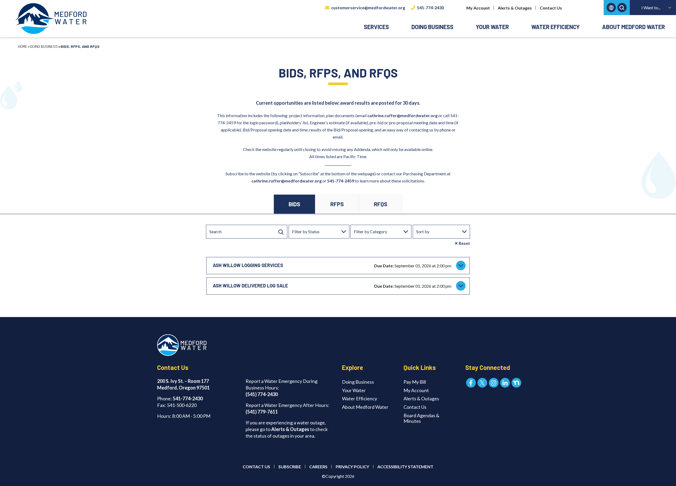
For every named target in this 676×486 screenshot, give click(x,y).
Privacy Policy (352, 466)
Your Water (492, 26)
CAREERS (318, 466)
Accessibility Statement (405, 466)
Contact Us (551, 7)
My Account (478, 7)
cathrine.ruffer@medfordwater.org (286, 180)
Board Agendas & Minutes (421, 418)
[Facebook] (471, 383)
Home (22, 46)
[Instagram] (494, 383)
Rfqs (380, 204)
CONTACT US (256, 466)
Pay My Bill (414, 382)
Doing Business (432, 26)
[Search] (281, 231)
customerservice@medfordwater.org (368, 7)
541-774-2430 (430, 7)
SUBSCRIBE (289, 466)
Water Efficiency (555, 26)
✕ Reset (462, 243)
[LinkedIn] (505, 383)
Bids (294, 204)
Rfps (337, 204)
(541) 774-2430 (262, 394)
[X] (482, 383)
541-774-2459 (340, 180)
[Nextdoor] (516, 383)
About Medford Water (633, 26)
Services (376, 26)
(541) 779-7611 (262, 412)
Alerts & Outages (515, 7)
